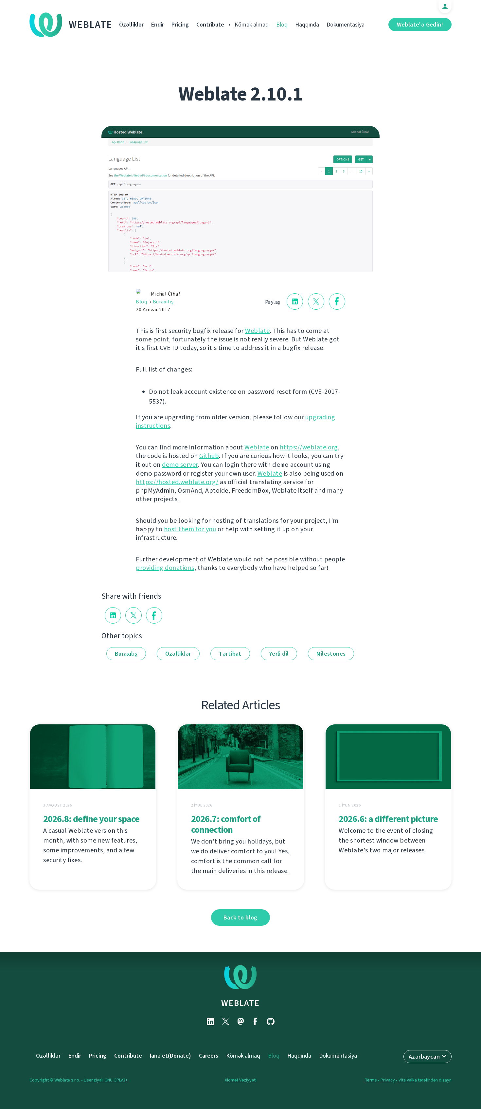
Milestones (331, 654)
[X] (225, 1021)
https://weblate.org (309, 447)
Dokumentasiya (346, 24)
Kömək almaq (252, 24)
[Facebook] (255, 1021)
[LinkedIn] (210, 1021)
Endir (157, 24)
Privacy (388, 1080)
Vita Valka (408, 1080)
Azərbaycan (424, 1057)
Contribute (210, 24)
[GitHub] (271, 1021)
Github (209, 455)
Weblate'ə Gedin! (420, 24)
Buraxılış (163, 301)
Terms (371, 1080)
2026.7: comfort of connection (225, 824)
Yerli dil (279, 654)
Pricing (180, 24)
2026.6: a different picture (388, 819)
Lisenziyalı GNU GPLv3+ (106, 1080)
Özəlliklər (131, 24)
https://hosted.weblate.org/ (177, 482)
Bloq (282, 24)
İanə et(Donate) (170, 1056)
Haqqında (307, 24)
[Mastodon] (240, 1021)
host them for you (190, 529)
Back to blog (240, 917)
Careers (208, 1056)
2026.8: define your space (91, 819)
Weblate (91, 24)
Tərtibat (230, 654)
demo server (180, 464)
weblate (240, 1003)
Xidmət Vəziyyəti (241, 1080)
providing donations (165, 567)
